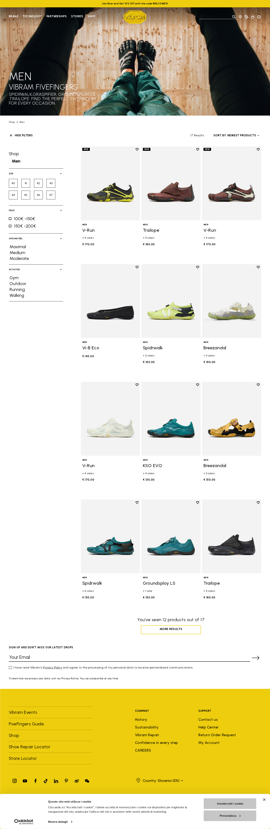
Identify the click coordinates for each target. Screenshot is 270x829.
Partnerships (56, 16)
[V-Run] (110, 183)
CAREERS (143, 750)
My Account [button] (208, 742)
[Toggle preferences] (259, 17)
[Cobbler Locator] (246, 17)
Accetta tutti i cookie (230, 803)
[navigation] (52, 17)
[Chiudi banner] (264, 799)
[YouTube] (25, 780)
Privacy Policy (52, 667)
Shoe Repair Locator (29, 746)
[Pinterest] (66, 780)
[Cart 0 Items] (253, 17)
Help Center (208, 727)
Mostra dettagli (58, 821)
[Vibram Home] (134, 17)
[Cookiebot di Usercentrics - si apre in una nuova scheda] (24, 822)
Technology (32, 16)
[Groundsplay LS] (171, 536)
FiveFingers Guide (27, 723)
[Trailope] (171, 183)
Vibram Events (23, 712)
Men (21, 122)
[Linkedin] (56, 780)
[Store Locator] (240, 17)
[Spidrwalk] (171, 301)
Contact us (208, 719)
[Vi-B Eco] (110, 301)
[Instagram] (14, 780)
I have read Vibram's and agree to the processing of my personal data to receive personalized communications (103, 667)
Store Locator (23, 758)
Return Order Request (217, 735)
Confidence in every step (156, 742)
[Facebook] (35, 780)
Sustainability (147, 727)
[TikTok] (46, 780)
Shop (91, 16)
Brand (13, 16)
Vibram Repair (147, 735)
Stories (77, 16)
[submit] (255, 657)
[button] (159, 780)
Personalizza (228, 815)
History (141, 719)
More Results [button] (171, 629)
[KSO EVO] (171, 419)
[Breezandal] (231, 301)
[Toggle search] (234, 17)
